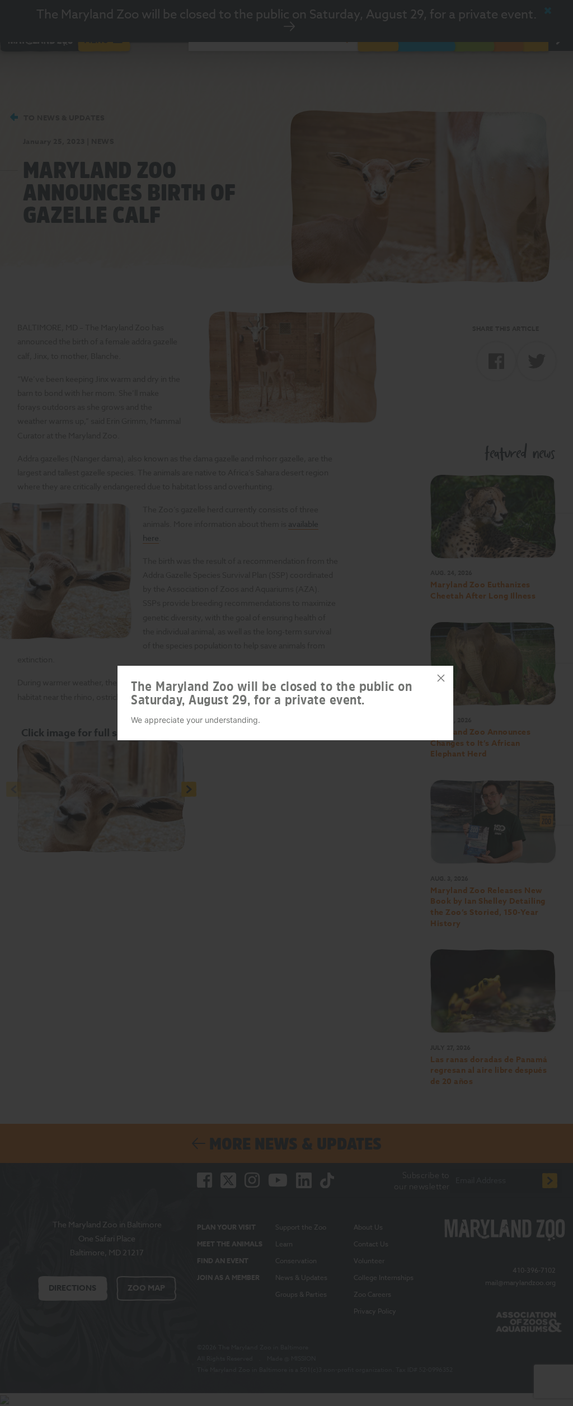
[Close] (441, 678)
